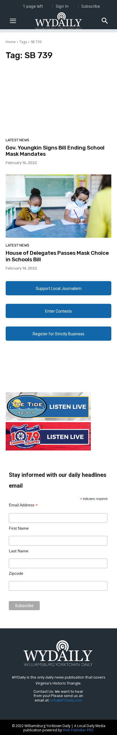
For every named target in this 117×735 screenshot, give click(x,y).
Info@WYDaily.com (66, 700)
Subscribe (90, 6)
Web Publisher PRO (78, 730)
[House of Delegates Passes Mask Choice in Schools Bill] (58, 206)
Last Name (18, 551)
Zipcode (16, 573)
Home (11, 41)
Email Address (23, 505)
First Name (19, 528)
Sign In (62, 6)
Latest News (17, 140)
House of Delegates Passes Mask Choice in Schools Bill (57, 256)
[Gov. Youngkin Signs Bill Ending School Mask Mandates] (58, 100)
